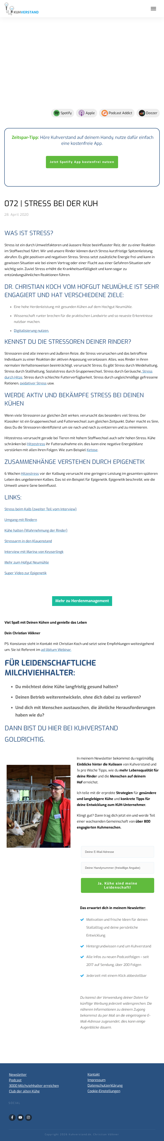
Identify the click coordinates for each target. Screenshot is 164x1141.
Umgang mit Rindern (20, 520)
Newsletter (18, 1074)
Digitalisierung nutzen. (31, 330)
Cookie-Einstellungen (104, 1091)
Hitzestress (36, 444)
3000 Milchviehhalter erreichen (34, 1085)
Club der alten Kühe (24, 1091)
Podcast (15, 1080)
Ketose (92, 450)
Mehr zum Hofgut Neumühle (26, 562)
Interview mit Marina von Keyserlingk (33, 552)
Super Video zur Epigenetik (25, 573)
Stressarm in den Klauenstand (28, 541)
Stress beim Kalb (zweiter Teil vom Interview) (40, 509)
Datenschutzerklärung (105, 1085)
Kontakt (94, 1074)
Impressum (96, 1080)
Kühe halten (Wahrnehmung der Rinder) (35, 530)
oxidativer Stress (33, 383)
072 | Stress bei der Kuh (51, 204)
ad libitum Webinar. (56, 649)
